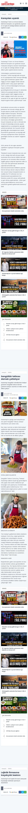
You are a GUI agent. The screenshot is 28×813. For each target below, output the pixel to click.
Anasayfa (4, 14)
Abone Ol (5, 37)
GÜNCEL (10, 14)
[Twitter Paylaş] (22, 37)
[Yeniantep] (8, 3)
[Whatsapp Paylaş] (25, 37)
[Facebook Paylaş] (20, 37)
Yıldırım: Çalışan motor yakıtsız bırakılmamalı (14, 8)
